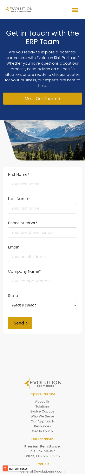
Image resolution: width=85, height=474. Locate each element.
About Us (42, 401)
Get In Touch (42, 431)
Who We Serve (42, 416)
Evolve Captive (42, 411)
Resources (42, 426)
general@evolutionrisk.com (42, 471)
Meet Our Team (40, 98)
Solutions (42, 406)
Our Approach (42, 421)
